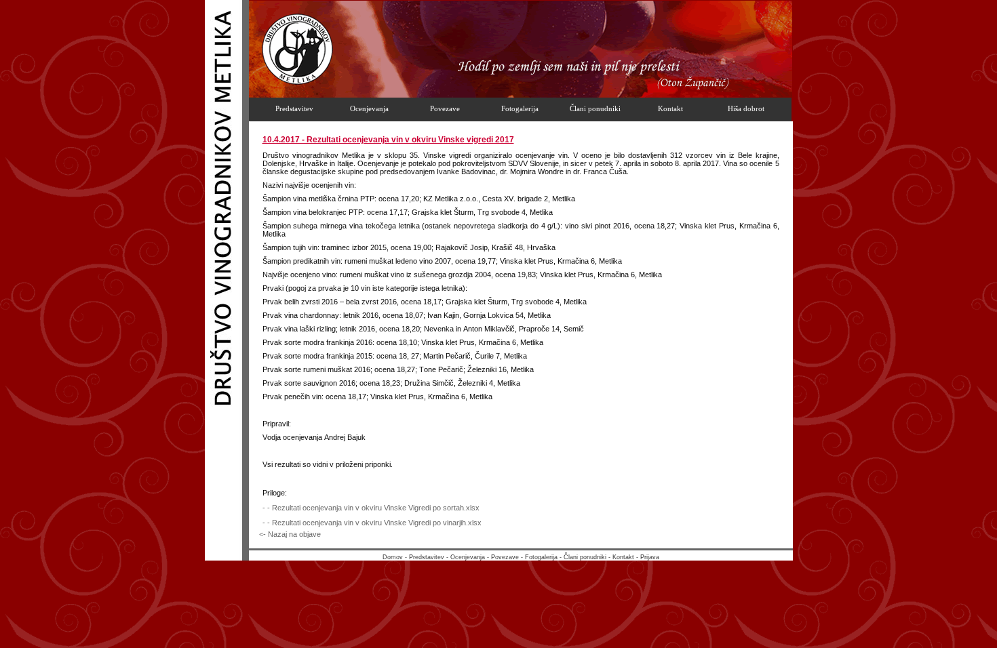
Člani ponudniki (585, 557)
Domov (393, 557)
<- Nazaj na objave (290, 534)
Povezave (505, 557)
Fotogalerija (541, 557)
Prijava (649, 557)
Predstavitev (426, 557)
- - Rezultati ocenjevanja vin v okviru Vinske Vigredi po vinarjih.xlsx (372, 523)
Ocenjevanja (467, 557)
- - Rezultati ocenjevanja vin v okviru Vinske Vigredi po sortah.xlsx (371, 508)
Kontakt (623, 557)
